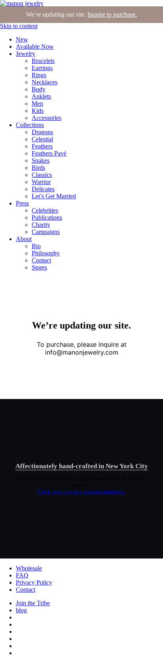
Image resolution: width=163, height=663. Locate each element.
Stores (39, 267)
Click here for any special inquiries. (81, 491)
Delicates (43, 189)
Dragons (42, 132)
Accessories (46, 117)
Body (38, 89)
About (24, 239)
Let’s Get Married (54, 196)
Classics (42, 174)
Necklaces (44, 82)
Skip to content (19, 26)
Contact (41, 260)
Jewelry (25, 53)
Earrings (42, 68)
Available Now (35, 46)
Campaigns (46, 231)
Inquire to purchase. (112, 14)
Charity (41, 224)
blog (21, 610)
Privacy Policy (34, 582)
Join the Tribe (33, 603)
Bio (36, 246)
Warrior (41, 182)
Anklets (41, 96)
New (22, 39)
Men (37, 103)
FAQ (22, 575)
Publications (47, 217)
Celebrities (45, 210)
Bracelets (43, 60)
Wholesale (29, 568)
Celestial (42, 139)
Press (22, 203)
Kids (38, 110)
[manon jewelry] (22, 3)
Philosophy (46, 253)
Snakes (40, 160)
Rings (39, 75)
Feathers (42, 146)
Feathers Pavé (49, 153)
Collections (30, 125)
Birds (38, 167)
